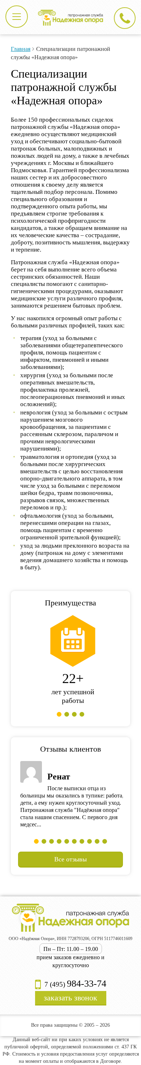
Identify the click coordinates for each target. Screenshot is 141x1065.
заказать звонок (70, 997)
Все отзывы (70, 859)
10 (104, 841)
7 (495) (74, 984)
